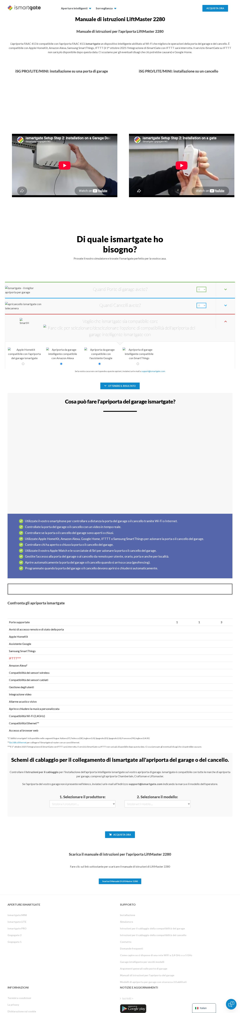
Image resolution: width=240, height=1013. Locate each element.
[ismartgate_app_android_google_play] (133, 1008)
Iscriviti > (127, 998)
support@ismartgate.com (153, 371)
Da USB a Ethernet (17, 742)
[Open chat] (231, 1004)
